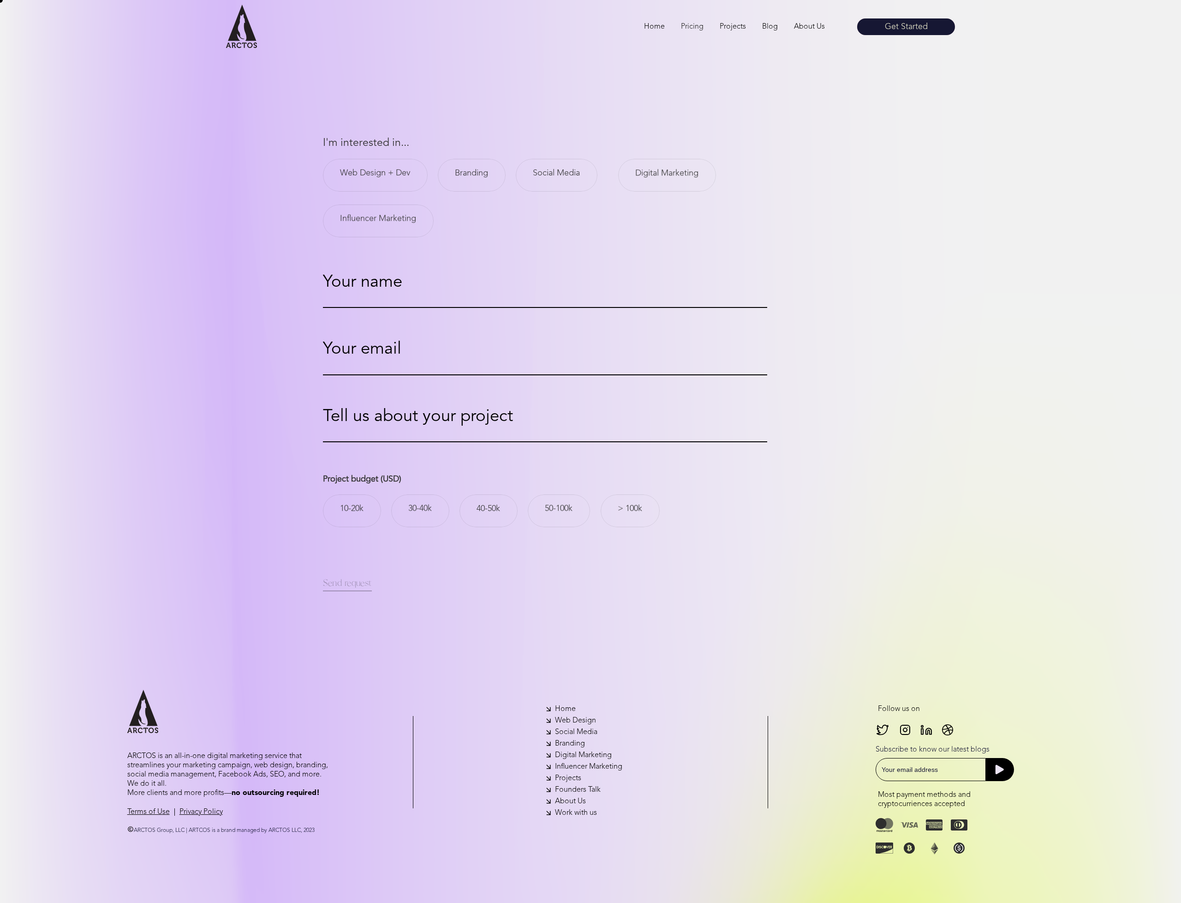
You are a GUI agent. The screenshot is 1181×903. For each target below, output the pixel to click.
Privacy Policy (201, 812)
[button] (692, 26)
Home (654, 26)
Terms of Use (148, 812)
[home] (241, 26)
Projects (733, 26)
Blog (770, 26)
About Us (809, 26)
